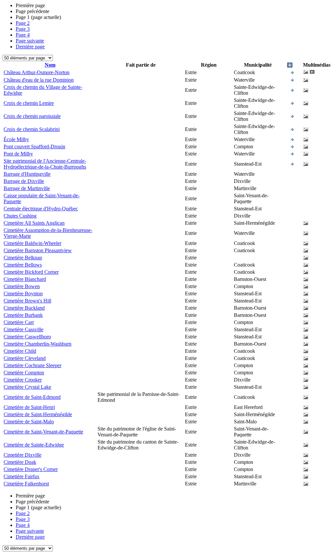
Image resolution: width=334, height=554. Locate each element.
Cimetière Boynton (23, 293)
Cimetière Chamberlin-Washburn (37, 344)
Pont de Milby (18, 153)
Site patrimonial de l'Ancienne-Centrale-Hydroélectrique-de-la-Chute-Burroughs (45, 164)
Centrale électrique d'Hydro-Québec (41, 208)
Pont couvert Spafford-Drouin (34, 146)
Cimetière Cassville (23, 329)
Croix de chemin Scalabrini (32, 129)
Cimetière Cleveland (25, 358)
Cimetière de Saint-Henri (29, 407)
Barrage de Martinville (27, 188)
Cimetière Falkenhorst (26, 483)
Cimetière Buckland (24, 308)
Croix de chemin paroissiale (32, 116)
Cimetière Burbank (23, 315)
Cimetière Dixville (22, 455)
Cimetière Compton (24, 372)
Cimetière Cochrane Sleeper (32, 365)
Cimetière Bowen (22, 286)
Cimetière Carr (19, 322)
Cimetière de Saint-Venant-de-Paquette (43, 431)
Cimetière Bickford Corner (31, 272)
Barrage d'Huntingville (27, 174)
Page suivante (30, 40)
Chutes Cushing (20, 216)
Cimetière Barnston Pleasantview (38, 250)
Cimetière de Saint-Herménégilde (38, 414)
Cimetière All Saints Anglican (34, 223)
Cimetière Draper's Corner (31, 469)
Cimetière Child (20, 351)
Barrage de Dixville (24, 181)
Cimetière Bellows (23, 265)
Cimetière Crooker (23, 380)
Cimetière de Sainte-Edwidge (34, 445)
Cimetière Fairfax (21, 476)
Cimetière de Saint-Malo (29, 421)
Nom (50, 65)
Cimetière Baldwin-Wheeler (32, 243)
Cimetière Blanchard (25, 279)
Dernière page (30, 46)
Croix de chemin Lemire (29, 103)
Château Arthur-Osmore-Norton (36, 72)
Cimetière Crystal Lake (27, 387)
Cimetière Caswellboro (27, 336)
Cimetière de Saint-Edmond (32, 397)
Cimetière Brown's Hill (27, 300)
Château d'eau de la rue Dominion (39, 80)
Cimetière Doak (20, 462)
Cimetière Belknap (23, 257)
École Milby (16, 139)
